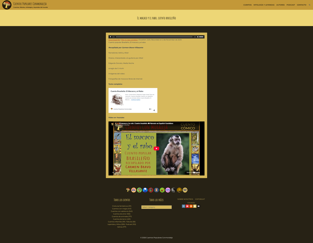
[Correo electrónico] (198, 206)
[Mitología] (185, 190)
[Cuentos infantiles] (133, 190)
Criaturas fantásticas (121, 206)
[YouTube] (187, 206)
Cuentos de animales (122, 216)
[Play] (110, 37)
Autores (280, 5)
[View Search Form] (309, 4)
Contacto (301, 5)
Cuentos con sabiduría (122, 211)
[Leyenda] (179, 190)
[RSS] (191, 206)
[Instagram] (183, 206)
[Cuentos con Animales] (162, 190)
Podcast (291, 5)
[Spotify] (194, 206)
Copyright (200, 199)
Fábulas (130, 222)
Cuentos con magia (121, 209)
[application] (156, 36)
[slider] (201, 36)
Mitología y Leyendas (264, 5)
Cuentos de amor (121, 214)
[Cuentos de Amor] (167, 190)
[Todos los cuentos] (128, 190)
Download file (114, 40)
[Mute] (198, 37)
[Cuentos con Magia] (150, 190)
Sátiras (121, 227)
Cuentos (247, 5)
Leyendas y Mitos (116, 224)
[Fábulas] (145, 190)
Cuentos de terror (121, 219)
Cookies (191, 203)
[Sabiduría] (156, 190)
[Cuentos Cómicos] (139, 190)
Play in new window (129, 40)
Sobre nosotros (185, 199)
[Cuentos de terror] (173, 190)
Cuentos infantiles (116, 222)
